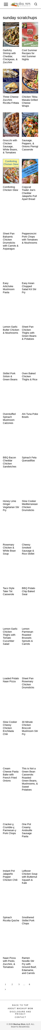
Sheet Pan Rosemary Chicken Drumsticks (28, 683)
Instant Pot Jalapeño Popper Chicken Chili (10, 875)
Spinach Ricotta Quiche (11, 919)
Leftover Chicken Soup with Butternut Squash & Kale (29, 876)
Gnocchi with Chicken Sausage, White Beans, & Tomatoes (10, 146)
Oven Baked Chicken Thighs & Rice (29, 376)
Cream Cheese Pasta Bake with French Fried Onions (10, 774)
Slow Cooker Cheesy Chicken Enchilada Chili (10, 728)
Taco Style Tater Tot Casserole (8, 591)
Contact (20, 1017)
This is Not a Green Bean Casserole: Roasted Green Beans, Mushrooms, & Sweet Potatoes (30, 779)
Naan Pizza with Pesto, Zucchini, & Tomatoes (9, 962)
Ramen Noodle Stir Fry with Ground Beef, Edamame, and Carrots (29, 966)
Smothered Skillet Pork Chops (28, 920)
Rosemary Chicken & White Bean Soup (9, 549)
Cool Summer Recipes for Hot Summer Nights (29, 55)
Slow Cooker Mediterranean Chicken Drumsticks (30, 506)
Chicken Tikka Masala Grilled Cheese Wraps (30, 101)
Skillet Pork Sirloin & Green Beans (10, 376)
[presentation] (11, 34)
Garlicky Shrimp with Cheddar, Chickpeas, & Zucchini (10, 56)
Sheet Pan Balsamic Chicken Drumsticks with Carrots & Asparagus (10, 241)
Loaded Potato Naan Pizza (11, 680)
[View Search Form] (35, 4)
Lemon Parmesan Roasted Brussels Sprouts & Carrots (27, 636)
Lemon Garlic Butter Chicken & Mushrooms (11, 329)
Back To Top (20, 1005)
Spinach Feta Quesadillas (29, 459)
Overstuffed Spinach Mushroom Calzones (9, 418)
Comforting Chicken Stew (10, 188)
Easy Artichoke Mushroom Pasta (8, 288)
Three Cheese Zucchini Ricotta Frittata (11, 99)
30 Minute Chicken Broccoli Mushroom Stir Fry (30, 728)
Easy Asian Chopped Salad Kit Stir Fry (29, 288)
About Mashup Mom (20, 1008)
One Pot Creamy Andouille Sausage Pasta (27, 830)
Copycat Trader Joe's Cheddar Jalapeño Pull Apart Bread (29, 193)
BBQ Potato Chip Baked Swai (28, 591)
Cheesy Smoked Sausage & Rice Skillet (28, 549)
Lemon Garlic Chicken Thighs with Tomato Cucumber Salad (10, 636)
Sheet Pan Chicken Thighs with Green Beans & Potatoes (29, 332)
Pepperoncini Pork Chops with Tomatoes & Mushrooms (30, 238)
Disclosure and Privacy (20, 1013)
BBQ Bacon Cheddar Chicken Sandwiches (9, 462)
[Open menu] (6, 4)
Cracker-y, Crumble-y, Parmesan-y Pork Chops (9, 829)
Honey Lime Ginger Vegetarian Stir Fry (11, 506)
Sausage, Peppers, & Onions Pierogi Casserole (30, 145)
